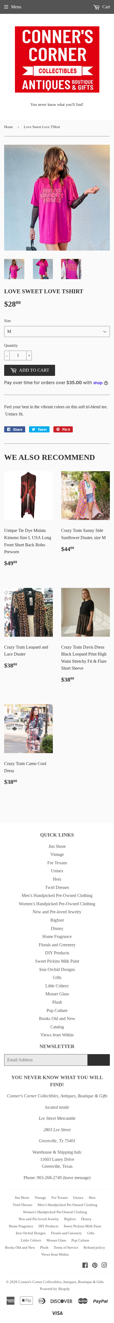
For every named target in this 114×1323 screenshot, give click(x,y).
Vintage (57, 854)
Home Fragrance (57, 936)
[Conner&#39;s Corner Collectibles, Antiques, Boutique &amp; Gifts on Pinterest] (95, 1265)
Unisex (57, 870)
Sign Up (98, 1060)
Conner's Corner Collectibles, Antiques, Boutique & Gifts (61, 1282)
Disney (57, 928)
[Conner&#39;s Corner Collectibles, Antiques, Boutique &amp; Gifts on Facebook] (85, 1265)
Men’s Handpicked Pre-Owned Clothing (57, 895)
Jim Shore (57, 846)
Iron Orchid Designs (57, 969)
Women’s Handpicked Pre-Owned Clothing (57, 903)
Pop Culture (57, 1010)
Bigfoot (57, 920)
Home (8, 127)
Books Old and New (57, 1018)
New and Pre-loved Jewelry (57, 911)
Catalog (57, 1026)
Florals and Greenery (57, 944)
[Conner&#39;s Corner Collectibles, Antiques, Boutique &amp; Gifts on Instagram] (104, 1265)
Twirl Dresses (57, 887)
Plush (57, 1002)
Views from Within (57, 1035)
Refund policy (94, 1247)
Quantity (11, 345)
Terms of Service (66, 1247)
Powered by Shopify (55, 1289)
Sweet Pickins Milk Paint (57, 961)
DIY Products (57, 952)
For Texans (57, 862)
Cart (105, 6)
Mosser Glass (57, 993)
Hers (57, 879)
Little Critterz (57, 985)
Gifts (57, 977)
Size (7, 321)
